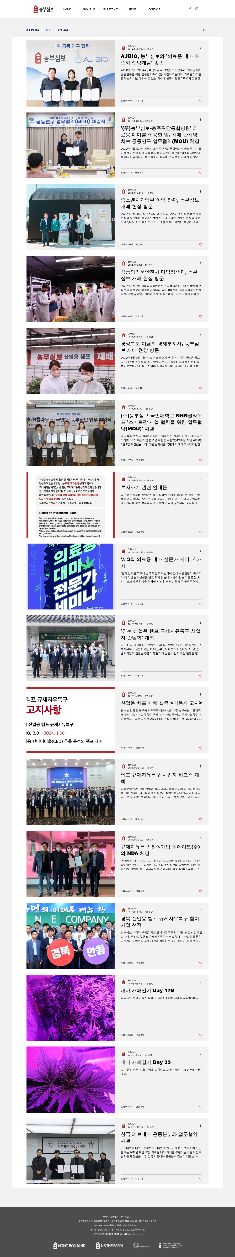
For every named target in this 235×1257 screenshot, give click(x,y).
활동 (48, 29)
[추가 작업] (202, 48)
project (63, 29)
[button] (204, 30)
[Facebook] (190, 9)
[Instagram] (197, 9)
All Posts (32, 29)
